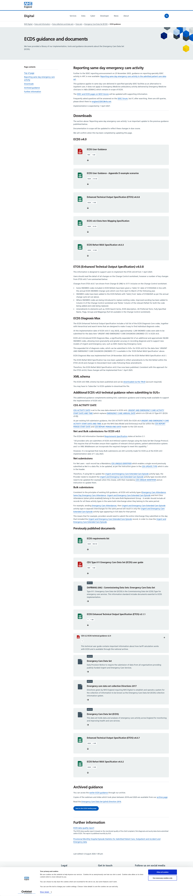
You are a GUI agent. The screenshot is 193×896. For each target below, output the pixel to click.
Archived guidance (32, 88)
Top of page (29, 73)
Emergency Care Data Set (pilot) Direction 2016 (101, 801)
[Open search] (166, 16)
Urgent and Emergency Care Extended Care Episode (127, 474)
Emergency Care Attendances (104, 505)
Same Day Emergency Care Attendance (89, 495)
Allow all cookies (162, 872)
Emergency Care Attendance (154, 492)
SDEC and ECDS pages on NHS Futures (93, 94)
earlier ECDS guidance (98, 793)
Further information (32, 91)
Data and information (42, 24)
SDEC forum (123, 98)
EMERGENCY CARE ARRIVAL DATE (121, 413)
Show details (44, 892)
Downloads (29, 84)
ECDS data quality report (83, 828)
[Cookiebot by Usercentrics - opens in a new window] (26, 892)
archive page (162, 797)
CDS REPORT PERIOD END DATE (108, 427)
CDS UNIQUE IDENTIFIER (121, 463)
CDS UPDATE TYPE (149, 466)
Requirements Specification (116, 436)
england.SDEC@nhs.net (101, 101)
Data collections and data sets (62, 24)
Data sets (79, 24)
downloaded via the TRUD (134, 382)
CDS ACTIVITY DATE (81, 410)
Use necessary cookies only (162, 878)
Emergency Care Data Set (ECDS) (96, 24)
